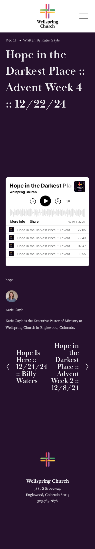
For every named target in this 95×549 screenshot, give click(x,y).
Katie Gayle (50, 40)
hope (9, 279)
